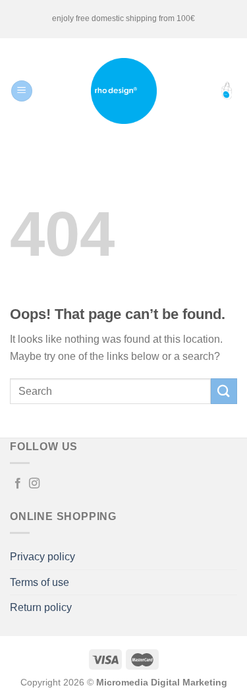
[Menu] (21, 91)
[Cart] (226, 91)
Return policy (41, 607)
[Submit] (224, 391)
